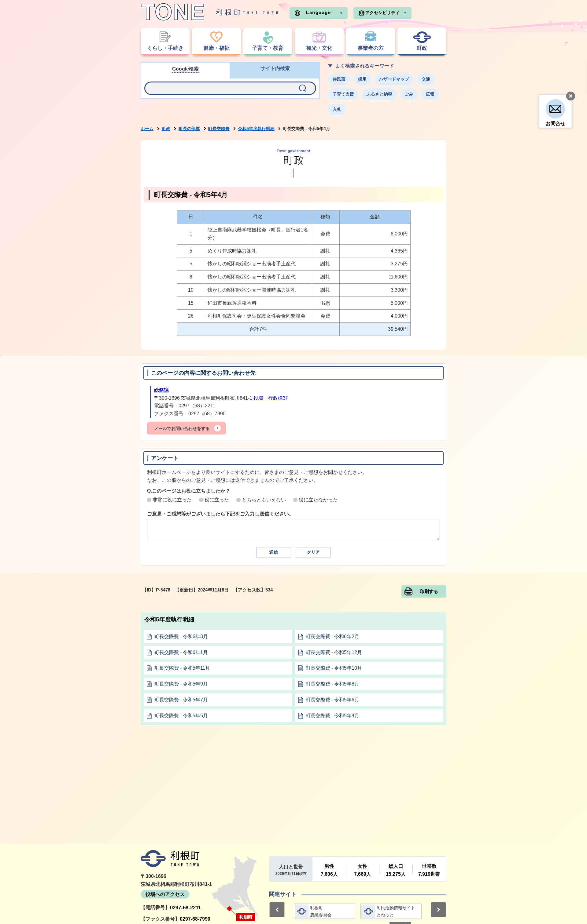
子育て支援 (343, 94)
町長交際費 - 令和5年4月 (332, 715)
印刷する (429, 591)
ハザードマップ (394, 79)
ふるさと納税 (379, 94)
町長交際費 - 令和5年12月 (334, 652)
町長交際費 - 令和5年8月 (332, 683)
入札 (337, 109)
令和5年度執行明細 (256, 128)
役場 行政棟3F (271, 398)
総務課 (161, 390)
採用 (362, 79)
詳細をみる (324, 911)
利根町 (170, 858)
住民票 (339, 79)
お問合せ (555, 123)
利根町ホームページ (209, 12)
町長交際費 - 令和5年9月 (181, 683)
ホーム (147, 128)
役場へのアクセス (165, 894)
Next (438, 909)
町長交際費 (219, 128)
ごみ (409, 94)
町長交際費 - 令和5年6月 (332, 699)
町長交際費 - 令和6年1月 (181, 652)
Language (318, 12)
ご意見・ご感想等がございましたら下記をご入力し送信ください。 (220, 513)
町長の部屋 (189, 128)
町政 (166, 128)
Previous (277, 909)
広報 (430, 94)
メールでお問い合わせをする (182, 428)
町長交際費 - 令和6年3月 (181, 636)
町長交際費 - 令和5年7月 (181, 699)
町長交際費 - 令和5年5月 (181, 715)
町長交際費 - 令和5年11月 (182, 668)
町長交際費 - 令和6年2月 (332, 636)
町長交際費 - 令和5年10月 (334, 668)
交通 (426, 79)
